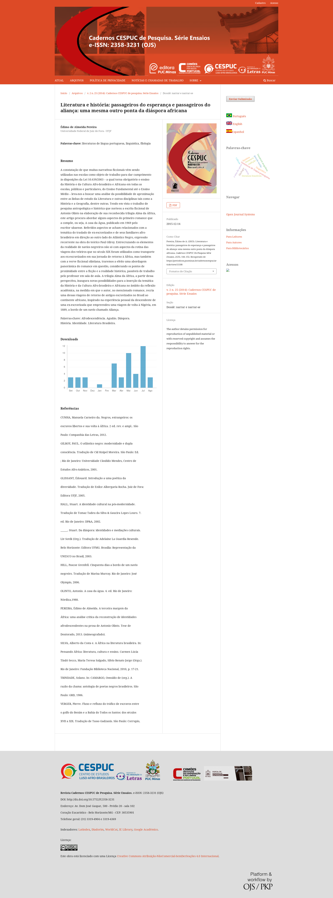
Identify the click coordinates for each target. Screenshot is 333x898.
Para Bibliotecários (237, 248)
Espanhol (238, 132)
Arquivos (77, 93)
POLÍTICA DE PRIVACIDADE (107, 80)
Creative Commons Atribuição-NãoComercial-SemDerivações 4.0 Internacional (168, 856)
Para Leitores (234, 236)
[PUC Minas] (138, 779)
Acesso (274, 3)
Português (239, 116)
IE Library (125, 829)
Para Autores (234, 242)
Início (64, 93)
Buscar (271, 80)
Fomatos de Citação (180, 271)
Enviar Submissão (240, 99)
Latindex (84, 829)
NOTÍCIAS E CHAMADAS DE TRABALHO (157, 80)
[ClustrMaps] (227, 270)
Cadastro (260, 3)
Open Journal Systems (240, 214)
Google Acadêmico (146, 829)
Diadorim (98, 829)
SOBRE (194, 80)
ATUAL (59, 80)
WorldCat (111, 829)
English (237, 124)
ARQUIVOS (77, 80)
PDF (174, 205)
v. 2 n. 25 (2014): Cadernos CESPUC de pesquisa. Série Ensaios (122, 93)
